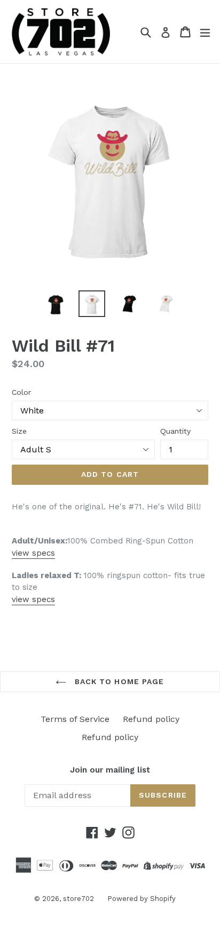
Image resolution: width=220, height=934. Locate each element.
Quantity (175, 431)
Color (21, 392)
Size (19, 431)
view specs (33, 553)
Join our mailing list (110, 770)
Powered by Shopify (141, 899)
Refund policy (151, 719)
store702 (78, 899)
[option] (54, 304)
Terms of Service (75, 719)
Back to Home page (118, 681)
